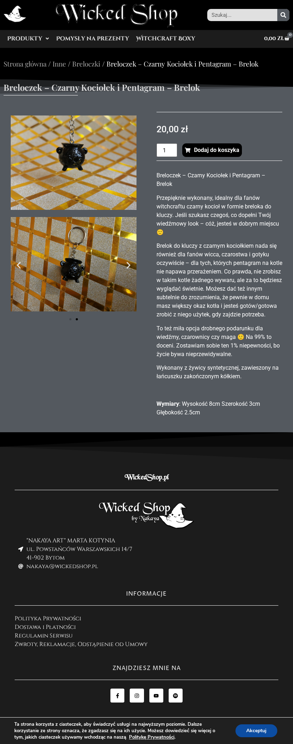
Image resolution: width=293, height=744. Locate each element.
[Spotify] (176, 696)
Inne (59, 63)
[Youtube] (156, 696)
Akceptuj (256, 730)
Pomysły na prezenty (92, 39)
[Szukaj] (283, 15)
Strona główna (25, 63)
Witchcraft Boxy (165, 39)
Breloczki (86, 63)
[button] (28, 38)
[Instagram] (137, 696)
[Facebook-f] (117, 696)
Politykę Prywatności (151, 737)
